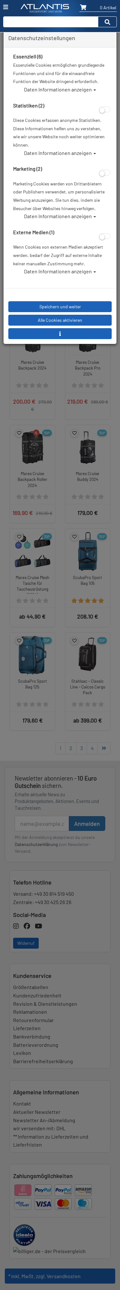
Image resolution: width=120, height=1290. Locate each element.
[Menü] (5, 7)
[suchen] (107, 21)
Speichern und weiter (60, 306)
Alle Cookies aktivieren (60, 320)
